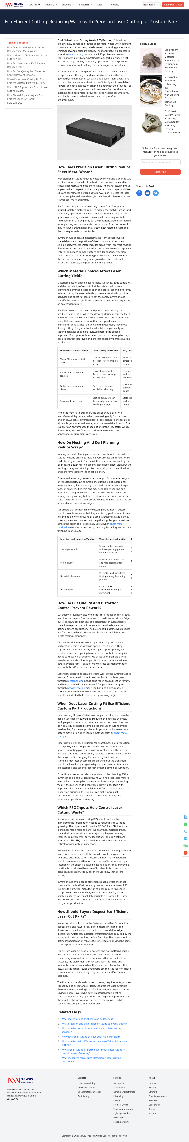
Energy (116, 1100)
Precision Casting (86, 1087)
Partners (153, 1100)
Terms (152, 1109)
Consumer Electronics (124, 1091)
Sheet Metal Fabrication (89, 1091)
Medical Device (120, 1104)
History (152, 1087)
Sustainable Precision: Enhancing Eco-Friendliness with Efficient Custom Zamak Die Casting (171, 91)
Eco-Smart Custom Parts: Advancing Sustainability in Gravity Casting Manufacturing (172, 122)
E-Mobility (118, 1096)
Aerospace (118, 1083)
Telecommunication (123, 1109)
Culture (152, 1083)
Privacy (152, 1113)
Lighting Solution (121, 1113)
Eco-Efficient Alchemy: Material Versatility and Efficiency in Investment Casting (172, 60)
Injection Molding (87, 1083)
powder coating (76, 688)
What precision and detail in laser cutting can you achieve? (94, 1023)
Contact (115, 4)
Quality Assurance (158, 1096)
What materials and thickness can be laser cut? (88, 1019)
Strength (153, 1091)
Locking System (121, 1121)
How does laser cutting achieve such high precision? (91, 1036)
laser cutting (75, 54)
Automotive (119, 1087)
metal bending (75, 680)
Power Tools (119, 1117)
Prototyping (83, 1096)
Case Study (154, 1104)
